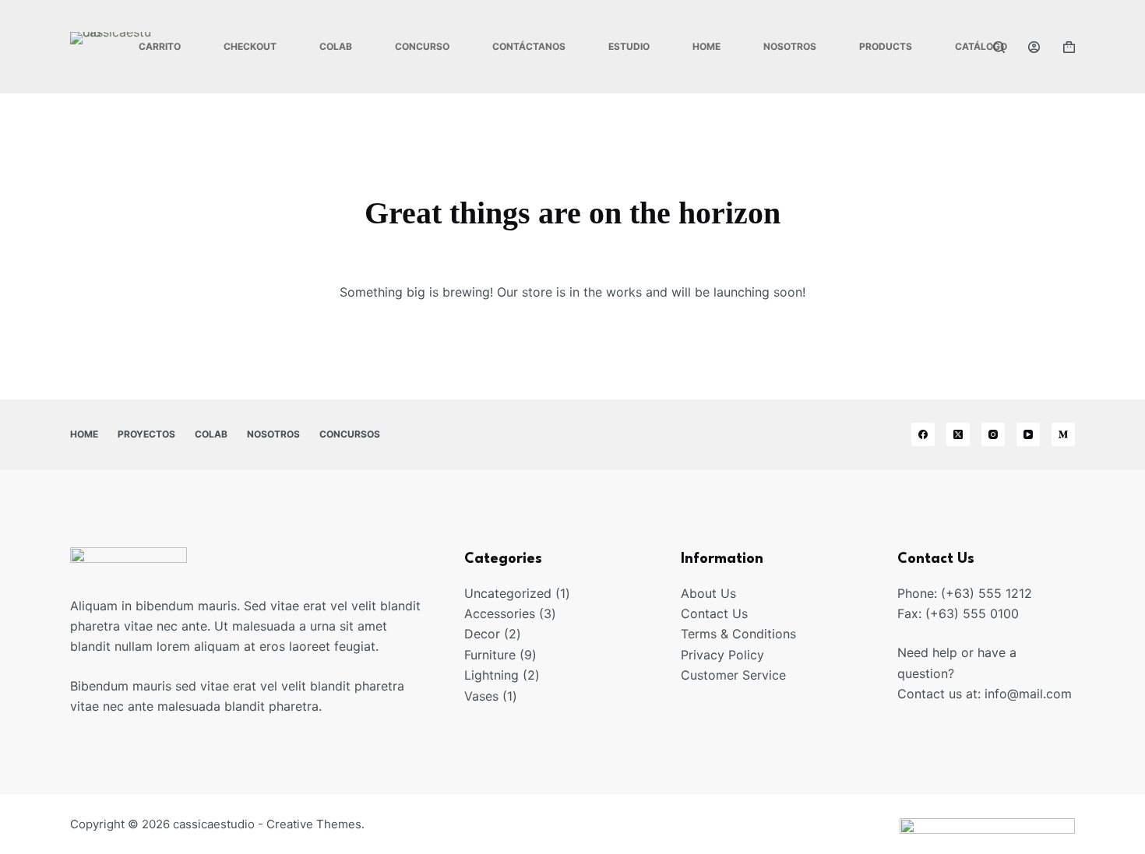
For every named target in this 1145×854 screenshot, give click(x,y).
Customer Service (733, 675)
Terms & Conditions (738, 633)
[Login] (1034, 47)
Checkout (250, 46)
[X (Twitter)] (958, 434)
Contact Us (714, 613)
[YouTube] (1028, 434)
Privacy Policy (722, 654)
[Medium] (1063, 434)
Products (885, 46)
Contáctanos (528, 46)
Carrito (160, 46)
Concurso (422, 46)
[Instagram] (993, 434)
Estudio (629, 46)
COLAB (335, 46)
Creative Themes (313, 824)
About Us (708, 593)
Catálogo (981, 46)
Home (706, 46)
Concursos (349, 434)
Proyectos (146, 434)
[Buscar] (999, 47)
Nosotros (789, 46)
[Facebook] (923, 434)
